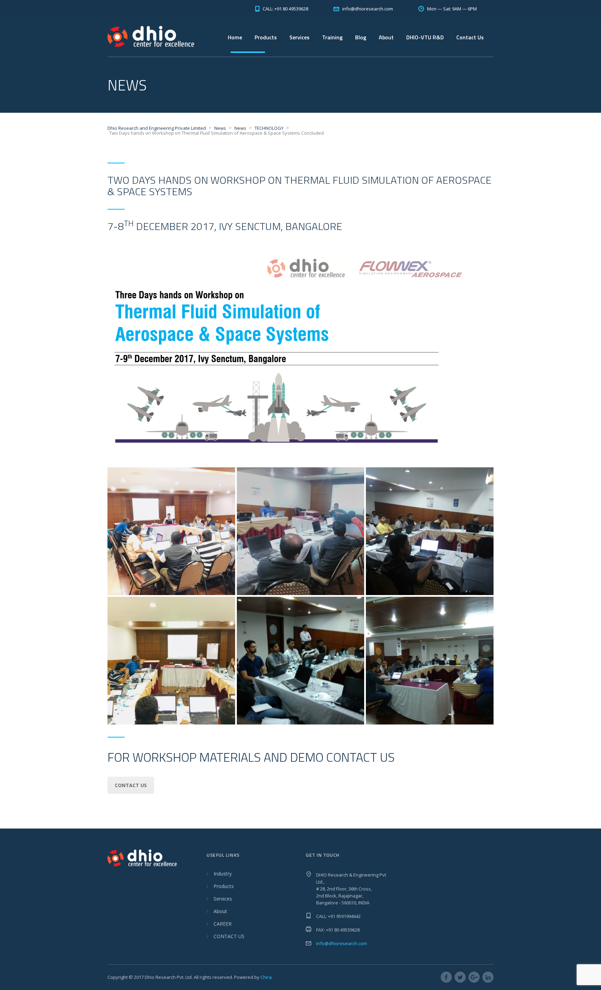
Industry (223, 873)
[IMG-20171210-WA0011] (171, 660)
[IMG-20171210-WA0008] (430, 531)
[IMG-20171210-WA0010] (171, 531)
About (220, 911)
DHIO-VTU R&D (425, 37)
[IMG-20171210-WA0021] (300, 660)
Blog (360, 37)
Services (299, 37)
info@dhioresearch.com (341, 943)
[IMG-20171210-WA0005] (300, 531)
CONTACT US (229, 936)
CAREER (223, 923)
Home (235, 37)
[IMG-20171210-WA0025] (430, 660)
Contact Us (470, 37)
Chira (266, 977)
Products (224, 886)
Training (332, 37)
